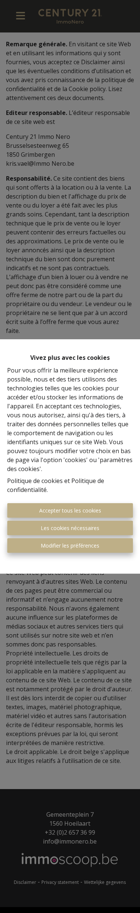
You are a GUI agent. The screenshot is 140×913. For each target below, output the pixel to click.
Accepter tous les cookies (70, 510)
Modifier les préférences (70, 545)
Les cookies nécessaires (70, 528)
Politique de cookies (35, 481)
